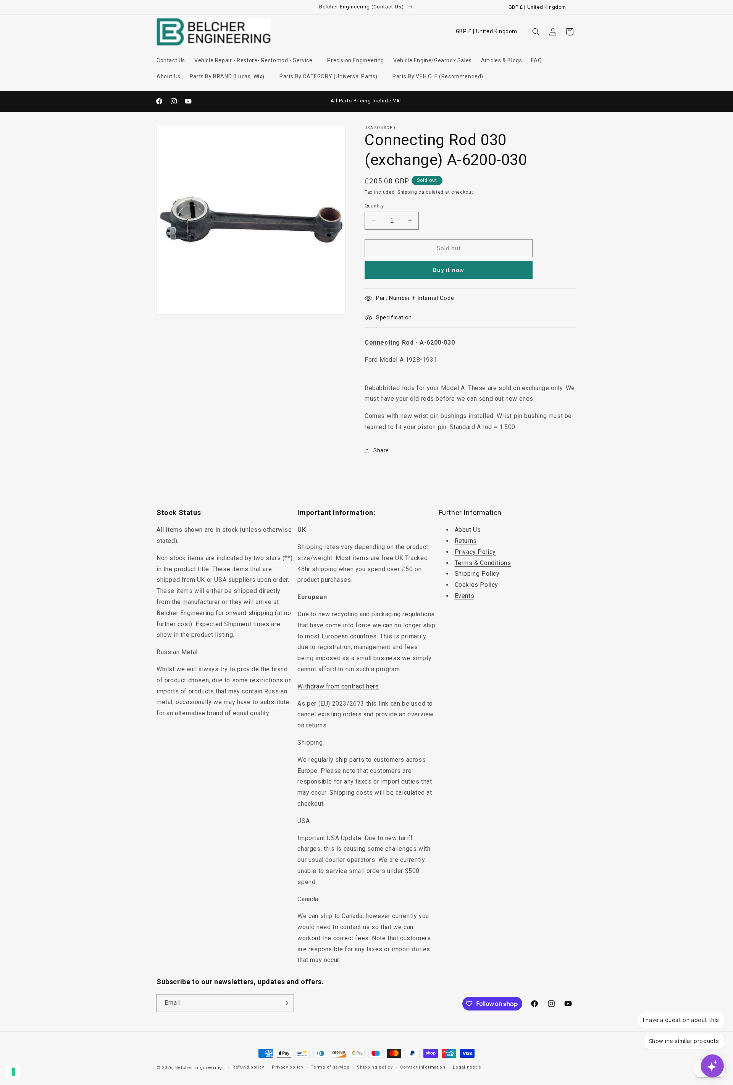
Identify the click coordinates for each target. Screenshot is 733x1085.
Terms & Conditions (483, 563)
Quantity (374, 206)
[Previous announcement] (285, 101)
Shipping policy (375, 1067)
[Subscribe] (285, 1003)
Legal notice (467, 1067)
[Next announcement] (447, 101)
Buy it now (448, 270)
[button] (256, 60)
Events (465, 595)
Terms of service (330, 1067)
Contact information (422, 1067)
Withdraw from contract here (338, 686)
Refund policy (248, 1067)
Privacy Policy (475, 551)
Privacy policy (288, 1067)
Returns (466, 540)
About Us (468, 529)
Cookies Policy (476, 584)
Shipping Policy (477, 573)
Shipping (407, 192)
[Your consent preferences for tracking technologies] (13, 1071)
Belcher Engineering (198, 1067)
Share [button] (381, 450)
